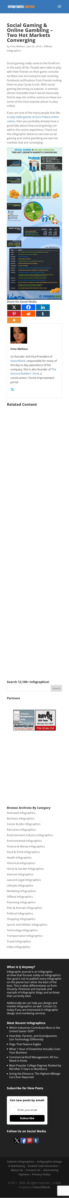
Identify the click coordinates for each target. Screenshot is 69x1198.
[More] (14, 320)
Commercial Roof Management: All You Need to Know (33, 1058)
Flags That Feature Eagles (25, 1044)
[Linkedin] (43, 307)
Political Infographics (20, 913)
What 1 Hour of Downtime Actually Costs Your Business (34, 1050)
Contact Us (33, 1170)
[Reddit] (28, 314)
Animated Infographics (21, 813)
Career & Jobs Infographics (24, 824)
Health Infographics (19, 857)
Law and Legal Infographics (24, 880)
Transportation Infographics (25, 936)
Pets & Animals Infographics (24, 908)
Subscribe (27, 1118)
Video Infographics (18, 947)
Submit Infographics (20, 1161)
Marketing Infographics (21, 891)
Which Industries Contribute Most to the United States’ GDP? (34, 1029)
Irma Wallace (17, 46)
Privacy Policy (41, 1174)
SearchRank (17, 361)
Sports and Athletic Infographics (27, 924)
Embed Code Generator (43, 1166)
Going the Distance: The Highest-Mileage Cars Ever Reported (34, 1075)
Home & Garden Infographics (25, 869)
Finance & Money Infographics (26, 846)
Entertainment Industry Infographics (30, 835)
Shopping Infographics (21, 919)
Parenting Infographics (21, 902)
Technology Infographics (22, 930)
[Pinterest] (14, 314)
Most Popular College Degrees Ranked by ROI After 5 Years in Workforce (35, 1067)
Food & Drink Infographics (23, 852)
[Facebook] (28, 307)
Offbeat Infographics (20, 896)
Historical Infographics (21, 863)
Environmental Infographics (24, 841)
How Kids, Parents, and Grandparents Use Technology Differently (33, 1037)
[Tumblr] (43, 314)
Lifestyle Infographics (20, 885)
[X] (14, 307)
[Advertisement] (34, 538)
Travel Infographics (19, 941)
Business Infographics (20, 818)
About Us (17, 1170)
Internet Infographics (20, 874)
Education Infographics (21, 829)
